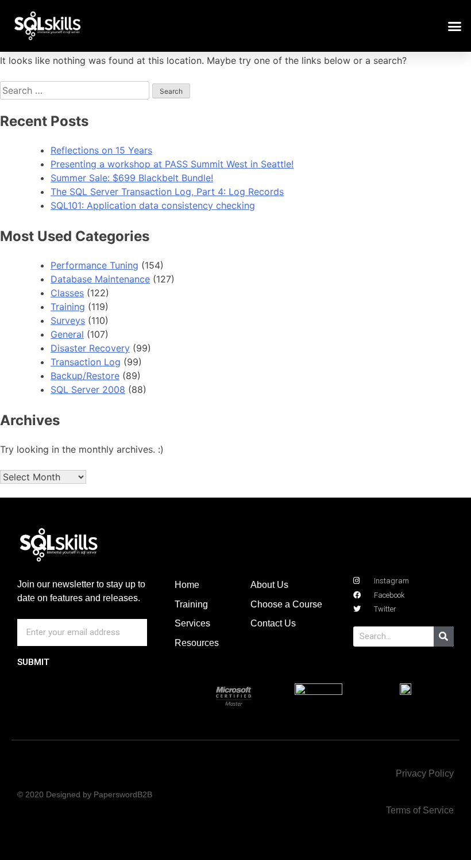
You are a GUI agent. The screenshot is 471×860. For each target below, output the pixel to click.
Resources (197, 643)
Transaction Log (86, 362)
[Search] (444, 636)
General (67, 334)
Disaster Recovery (90, 348)
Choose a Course (286, 604)
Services (192, 623)
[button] (455, 26)
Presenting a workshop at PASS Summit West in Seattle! (172, 164)
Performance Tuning (94, 265)
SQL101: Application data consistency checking (153, 205)
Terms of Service (420, 810)
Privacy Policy (425, 773)
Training (68, 306)
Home (187, 585)
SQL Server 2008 (88, 389)
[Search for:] (76, 90)
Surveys (68, 320)
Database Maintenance (100, 279)
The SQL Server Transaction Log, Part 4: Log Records (167, 191)
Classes (67, 293)
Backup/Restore (85, 375)
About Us (269, 585)
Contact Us (273, 623)
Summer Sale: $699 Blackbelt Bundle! (132, 178)
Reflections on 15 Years (101, 150)
